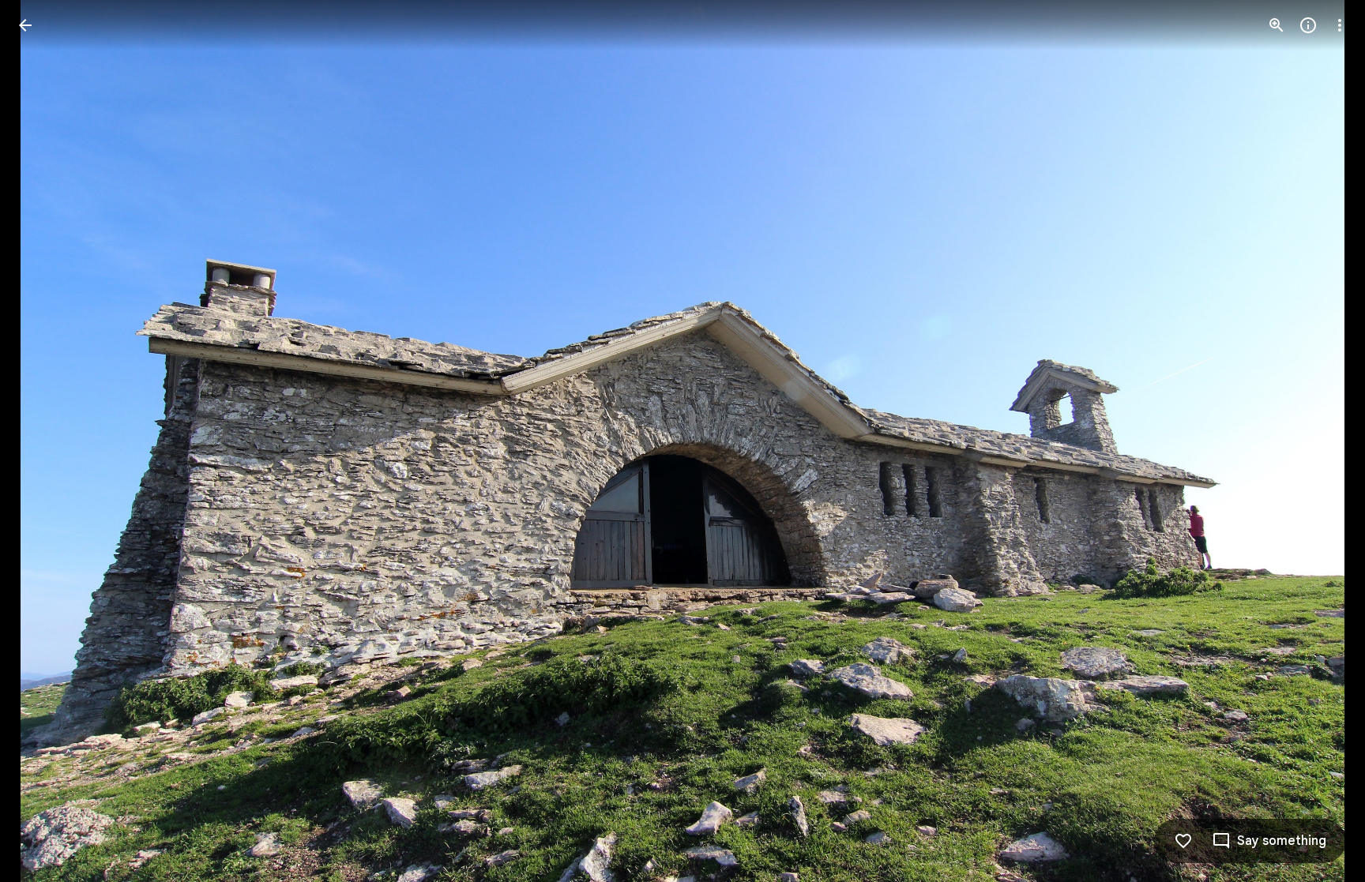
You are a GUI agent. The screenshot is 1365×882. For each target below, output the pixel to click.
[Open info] (1308, 25)
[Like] (1183, 840)
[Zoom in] (1276, 25)
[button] (44, 441)
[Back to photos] (25, 25)
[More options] (1340, 25)
